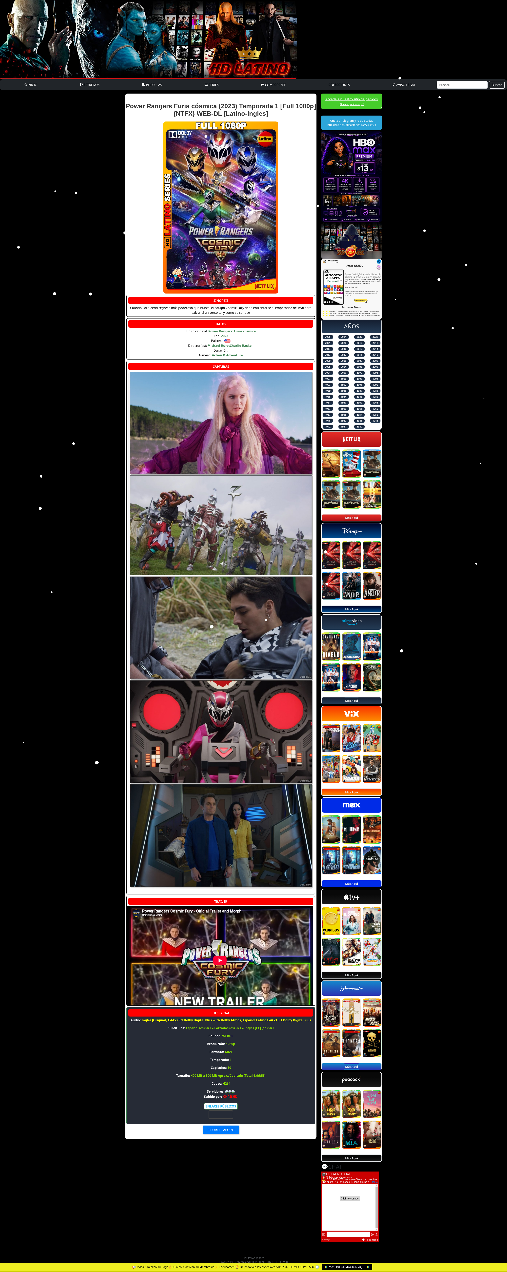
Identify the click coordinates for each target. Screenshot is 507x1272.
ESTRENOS (91, 85)
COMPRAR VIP (275, 85)
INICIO (32, 85)
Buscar (497, 85)
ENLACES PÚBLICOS (221, 1106)
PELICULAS (153, 85)
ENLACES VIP (220, 1114)
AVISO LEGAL (405, 85)
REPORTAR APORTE (221, 1130)
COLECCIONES (339, 85)
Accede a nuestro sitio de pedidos (351, 101)
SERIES (213, 85)
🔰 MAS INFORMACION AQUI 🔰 (347, 1267)
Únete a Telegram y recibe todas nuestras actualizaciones (351, 123)
